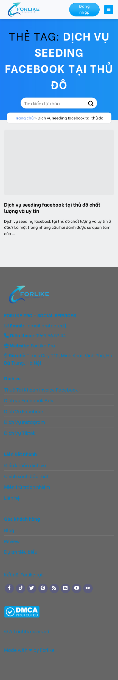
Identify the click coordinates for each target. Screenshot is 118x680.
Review (12, 541)
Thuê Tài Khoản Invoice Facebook (41, 389)
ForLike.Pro (43, 345)
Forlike (47, 649)
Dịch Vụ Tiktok (19, 432)
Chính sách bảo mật (26, 476)
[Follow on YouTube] (76, 588)
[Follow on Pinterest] (42, 588)
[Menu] (108, 9)
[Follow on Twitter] (31, 588)
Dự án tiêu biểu (20, 551)
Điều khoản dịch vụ (25, 465)
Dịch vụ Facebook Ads (28, 400)
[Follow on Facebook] (9, 588)
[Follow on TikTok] (20, 588)
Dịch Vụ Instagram (24, 421)
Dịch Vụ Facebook (24, 411)
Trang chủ (24, 118)
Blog (9, 530)
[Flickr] (87, 588)
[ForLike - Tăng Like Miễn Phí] (32, 9)
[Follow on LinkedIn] (65, 588)
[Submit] (90, 103)
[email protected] (46, 325)
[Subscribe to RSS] (54, 588)
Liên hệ (12, 497)
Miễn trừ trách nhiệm (27, 486)
